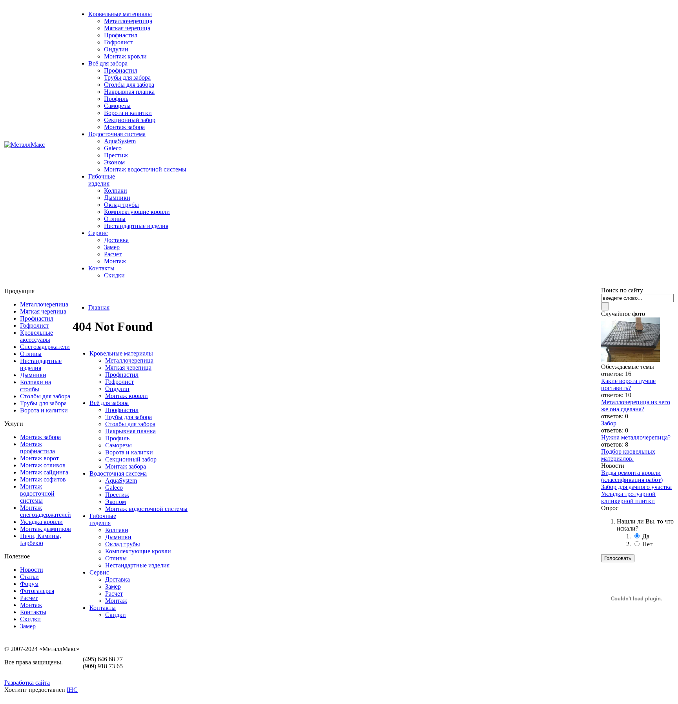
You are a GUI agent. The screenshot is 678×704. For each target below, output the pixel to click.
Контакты (101, 268)
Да (645, 536)
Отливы (115, 218)
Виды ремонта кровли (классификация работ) (632, 476)
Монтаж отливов (43, 465)
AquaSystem (120, 141)
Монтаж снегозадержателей (45, 511)
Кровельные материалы (120, 14)
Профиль (116, 98)
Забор (608, 423)
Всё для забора (108, 63)
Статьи (29, 576)
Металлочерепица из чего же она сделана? (635, 405)
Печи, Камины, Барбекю (40, 539)
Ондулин (116, 49)
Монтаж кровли (125, 56)
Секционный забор (129, 120)
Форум (29, 583)
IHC (72, 689)
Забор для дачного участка (636, 486)
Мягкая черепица (127, 28)
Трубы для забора (127, 77)
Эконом (114, 162)
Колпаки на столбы (35, 385)
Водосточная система (117, 134)
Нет (647, 544)
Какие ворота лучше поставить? (628, 384)
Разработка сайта (27, 682)
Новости (31, 569)
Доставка (116, 240)
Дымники (117, 197)
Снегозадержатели (45, 346)
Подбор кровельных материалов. (628, 455)
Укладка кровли (41, 521)
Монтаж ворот (39, 458)
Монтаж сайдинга (44, 472)
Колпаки (115, 190)
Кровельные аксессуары (36, 336)
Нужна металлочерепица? (636, 437)
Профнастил (120, 35)
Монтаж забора (124, 127)
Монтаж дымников (45, 528)
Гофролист (118, 42)
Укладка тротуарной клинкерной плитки (628, 497)
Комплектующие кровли (137, 211)
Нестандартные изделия (136, 226)
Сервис (98, 233)
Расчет (113, 254)
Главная (98, 307)
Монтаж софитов (43, 479)
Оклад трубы (121, 204)
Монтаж (115, 261)
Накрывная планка (129, 91)
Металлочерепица (128, 21)
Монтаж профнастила (37, 447)
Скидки (114, 275)
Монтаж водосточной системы (145, 169)
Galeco (113, 148)
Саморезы (117, 105)
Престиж (116, 155)
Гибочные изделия (101, 180)
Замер (112, 247)
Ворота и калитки (128, 112)
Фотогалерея (37, 590)
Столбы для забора (129, 84)
